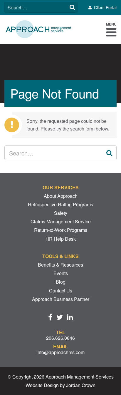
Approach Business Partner (60, 299)
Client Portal (105, 7)
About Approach (61, 196)
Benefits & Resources (60, 264)
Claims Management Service (61, 221)
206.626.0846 (60, 337)
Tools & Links (60, 256)
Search (72, 7)
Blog (60, 281)
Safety (60, 213)
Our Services (61, 187)
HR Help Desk (61, 238)
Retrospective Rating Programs (60, 204)
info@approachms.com (60, 352)
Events (60, 273)
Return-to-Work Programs (60, 230)
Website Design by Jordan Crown (60, 385)
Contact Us (60, 290)
